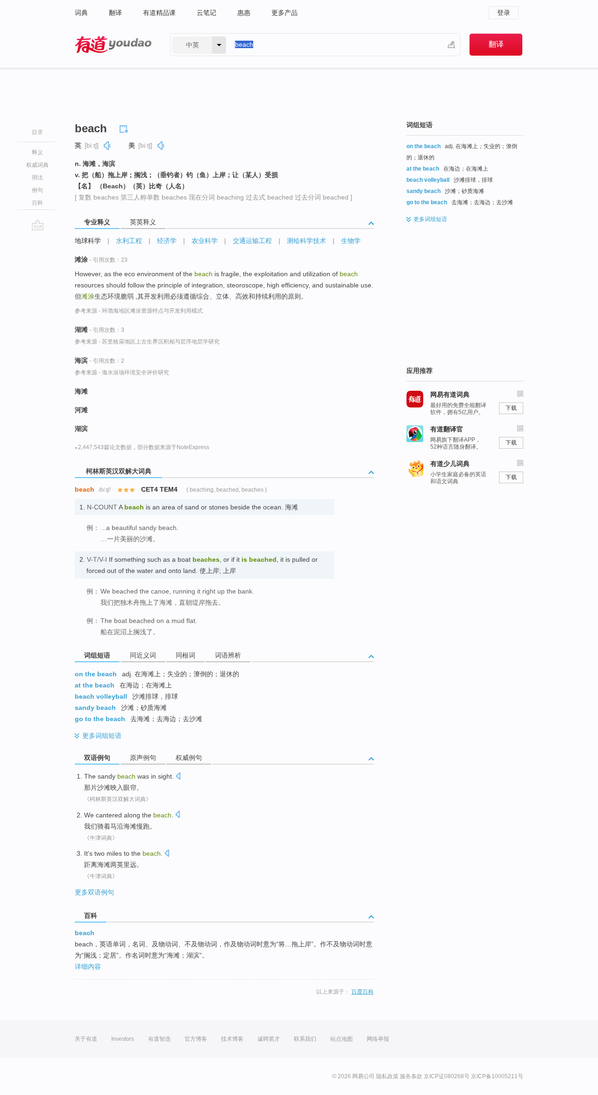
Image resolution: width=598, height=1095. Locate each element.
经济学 (167, 240)
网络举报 (378, 1039)
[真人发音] (107, 145)
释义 (37, 152)
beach (84, 933)
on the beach (96, 674)
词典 (81, 12)
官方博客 (196, 1039)
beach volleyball (101, 696)
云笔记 (206, 12)
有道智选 (159, 1039)
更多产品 (284, 12)
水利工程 (129, 240)
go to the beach (100, 719)
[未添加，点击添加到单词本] (125, 128)
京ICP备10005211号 (497, 1076)
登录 (503, 12)
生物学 (351, 240)
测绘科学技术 (306, 240)
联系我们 (305, 1039)
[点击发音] (178, 777)
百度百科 (362, 991)
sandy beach (95, 707)
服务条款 (411, 1076)
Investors (122, 1039)
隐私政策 (387, 1076)
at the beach (94, 685)
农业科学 (205, 240)
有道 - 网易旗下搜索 (113, 44)
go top (37, 224)
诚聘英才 (268, 1039)
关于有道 (86, 1039)
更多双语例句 (94, 892)
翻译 (115, 12)
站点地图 (341, 1039)
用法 (37, 177)
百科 (37, 203)
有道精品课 (159, 12)
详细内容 (88, 966)
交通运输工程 (252, 240)
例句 (37, 190)
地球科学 (88, 240)
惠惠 (243, 12)
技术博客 (232, 1039)
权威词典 (37, 165)
